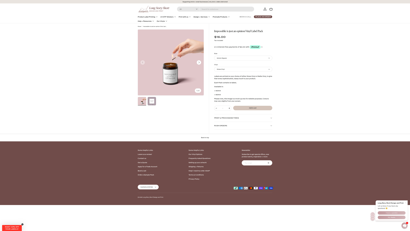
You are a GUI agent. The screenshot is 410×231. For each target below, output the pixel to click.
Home (139, 26)
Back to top (205, 137)
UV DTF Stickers (166, 17)
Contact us (142, 158)
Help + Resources (145, 21)
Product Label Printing (146, 17)
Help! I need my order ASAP (199, 171)
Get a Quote (142, 162)
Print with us (183, 17)
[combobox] (215, 9)
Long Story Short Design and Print (153, 197)
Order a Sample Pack (146, 175)
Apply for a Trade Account (147, 166)
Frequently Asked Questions (199, 158)
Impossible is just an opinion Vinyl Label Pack (155, 26)
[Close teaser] (22, 224)
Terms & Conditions (196, 175)
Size (215, 53)
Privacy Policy (194, 179)
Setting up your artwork (198, 162)
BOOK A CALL (245, 17)
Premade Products (220, 17)
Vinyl (216, 65)
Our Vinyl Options (195, 154)
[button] (12, 228)
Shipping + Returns (196, 166)
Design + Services (200, 17)
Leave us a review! (145, 154)
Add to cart (252, 108)
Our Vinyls (161, 21)
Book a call (142, 171)
